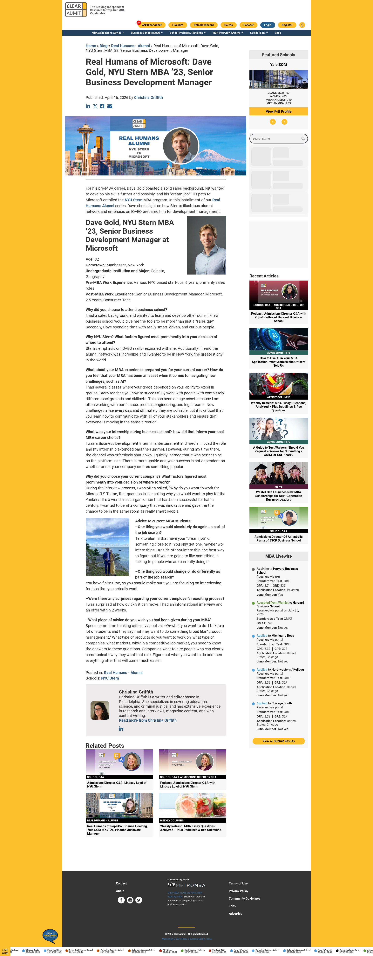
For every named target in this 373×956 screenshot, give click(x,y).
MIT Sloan (153, 950)
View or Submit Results (278, 741)
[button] (273, 122)
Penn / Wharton (227, 950)
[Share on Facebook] (102, 106)
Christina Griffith (148, 97)
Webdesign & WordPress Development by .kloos (187, 939)
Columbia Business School (67, 950)
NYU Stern (133, 200)
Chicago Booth (18, 950)
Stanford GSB (205, 950)
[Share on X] (95, 106)
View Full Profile (279, 111)
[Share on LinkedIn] (88, 106)
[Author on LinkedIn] (121, 728)
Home (91, 45)
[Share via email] (109, 106)
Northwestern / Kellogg (181, 950)
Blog (103, 45)
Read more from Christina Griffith (148, 720)
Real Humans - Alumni (130, 45)
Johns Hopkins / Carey (336, 950)
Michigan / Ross (41, 950)
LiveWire (5, 951)
